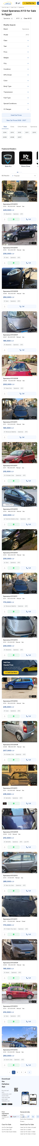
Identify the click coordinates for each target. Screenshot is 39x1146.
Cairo (7, 257)
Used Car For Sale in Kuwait (28, 1127)
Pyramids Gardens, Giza (12, 519)
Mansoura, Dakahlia (11, 432)
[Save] (34, 183)
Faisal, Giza (8, 388)
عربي (19, 3)
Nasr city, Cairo (10, 885)
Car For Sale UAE (7, 1129)
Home (22, 1115)
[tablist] (19, 127)
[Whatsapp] (13, 219)
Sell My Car (30, 3)
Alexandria (8, 214)
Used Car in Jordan (25, 1129)
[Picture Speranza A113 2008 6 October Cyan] (19, 731)
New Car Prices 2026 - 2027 (16, 120)
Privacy (22, 1121)
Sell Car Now (12, 672)
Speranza (15, 214)
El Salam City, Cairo (11, 929)
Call (29, 219)
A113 (21, 214)
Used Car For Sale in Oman (28, 1134)
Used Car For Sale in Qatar (27, 1131)
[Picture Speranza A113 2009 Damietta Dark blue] (19, 819)
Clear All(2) (28, 18)
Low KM (26, 842)
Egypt (14, 1116)
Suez (7, 711)
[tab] (5, 127)
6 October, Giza (10, 475)
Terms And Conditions (26, 1119)
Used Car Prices (16, 115)
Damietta (8, 798)
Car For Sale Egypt (7, 1127)
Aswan (7, 972)
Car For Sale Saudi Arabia (9, 1131)
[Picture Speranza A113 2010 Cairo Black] (19, 539)
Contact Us (23, 1117)
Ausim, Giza (9, 1059)
